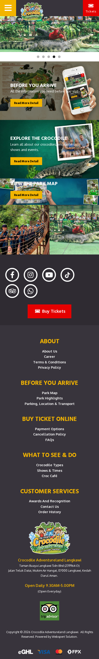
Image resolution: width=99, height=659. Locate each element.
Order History (49, 512)
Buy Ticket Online (49, 418)
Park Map (49, 393)
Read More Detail (26, 103)
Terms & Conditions (49, 362)
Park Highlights (50, 398)
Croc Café (49, 476)
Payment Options (49, 429)
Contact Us (50, 506)
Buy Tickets (53, 311)
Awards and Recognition (49, 501)
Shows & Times (49, 470)
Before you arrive (49, 382)
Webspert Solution (64, 636)
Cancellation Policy (49, 434)
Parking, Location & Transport (50, 404)
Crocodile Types (49, 465)
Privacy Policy (49, 367)
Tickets (91, 11)
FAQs (49, 440)
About (49, 341)
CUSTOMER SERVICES (49, 491)
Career (49, 356)
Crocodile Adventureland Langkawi (54, 632)
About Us (49, 351)
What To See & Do (49, 454)
